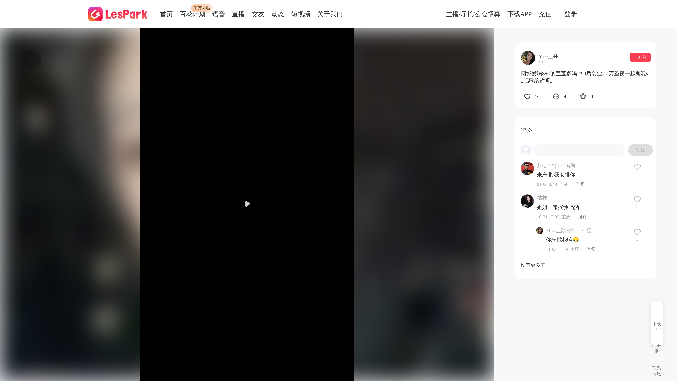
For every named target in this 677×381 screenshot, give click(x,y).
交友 (258, 14)
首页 (166, 14)
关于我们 (330, 14)
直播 (238, 14)
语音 (218, 14)
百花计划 (192, 14)
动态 (278, 14)
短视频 (300, 14)
